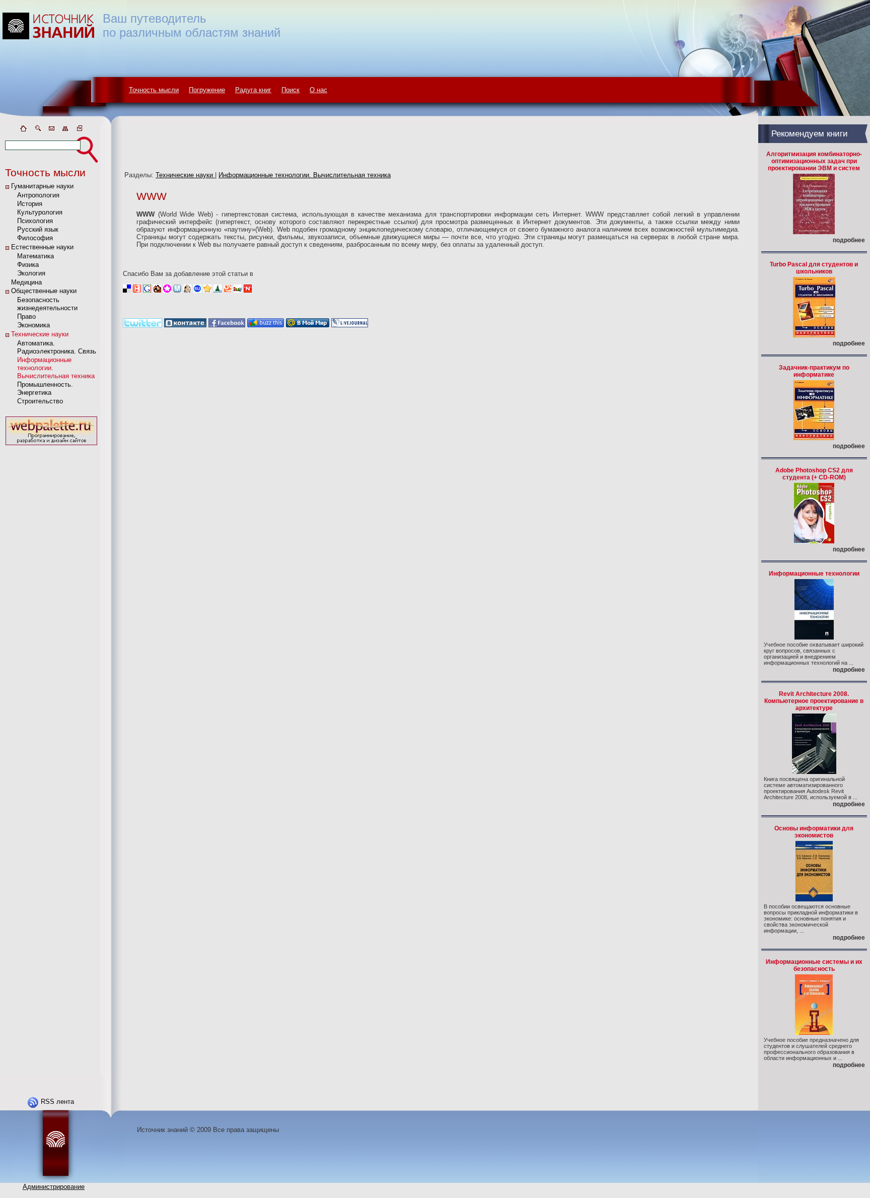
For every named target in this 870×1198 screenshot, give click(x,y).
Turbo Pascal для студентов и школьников (814, 268)
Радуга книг (253, 90)
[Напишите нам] (51, 130)
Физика (28, 264)
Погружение (207, 90)
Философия (35, 238)
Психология (35, 221)
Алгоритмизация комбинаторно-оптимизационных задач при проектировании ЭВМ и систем (814, 161)
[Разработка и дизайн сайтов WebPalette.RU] (51, 445)
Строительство (40, 401)
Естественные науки (42, 247)
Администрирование (54, 1186)
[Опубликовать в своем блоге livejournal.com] (349, 325)
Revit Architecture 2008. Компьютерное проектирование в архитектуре (813, 701)
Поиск (290, 90)
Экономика (33, 325)
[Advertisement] (51, 599)
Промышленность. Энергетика (45, 388)
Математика (35, 256)
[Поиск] (37, 130)
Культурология (39, 212)
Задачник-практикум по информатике (814, 371)
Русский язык (37, 229)
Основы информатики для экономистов (813, 832)
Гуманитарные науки (42, 186)
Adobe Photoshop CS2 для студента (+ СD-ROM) (814, 474)
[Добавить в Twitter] (142, 325)
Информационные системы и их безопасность (814, 965)
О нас (318, 90)
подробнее (849, 240)
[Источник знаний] (63, 122)
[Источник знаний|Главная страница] (23, 130)
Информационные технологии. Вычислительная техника (305, 175)
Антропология (38, 195)
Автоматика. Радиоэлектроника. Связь (56, 347)
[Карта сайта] (65, 130)
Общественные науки (44, 291)
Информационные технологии (814, 573)
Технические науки (39, 334)
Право (26, 316)
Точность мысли (154, 90)
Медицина (26, 282)
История (29, 203)
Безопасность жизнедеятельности (47, 304)
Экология (31, 273)
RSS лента (57, 1101)
